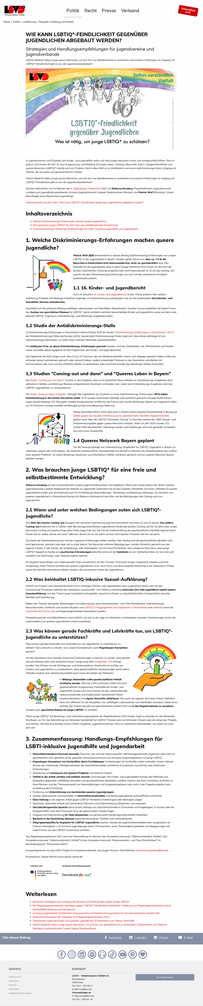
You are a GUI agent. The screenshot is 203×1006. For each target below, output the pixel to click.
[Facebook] (61, 954)
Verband (130, 10)
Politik (72, 10)
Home (6, 21)
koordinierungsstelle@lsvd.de (152, 850)
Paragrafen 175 (103, 661)
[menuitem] (73, 10)
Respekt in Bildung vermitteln (56, 21)
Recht (91, 10)
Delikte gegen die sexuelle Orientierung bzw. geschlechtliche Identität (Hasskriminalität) (121, 415)
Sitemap (13, 985)
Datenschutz (15, 977)
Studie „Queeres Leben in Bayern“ (48, 394)
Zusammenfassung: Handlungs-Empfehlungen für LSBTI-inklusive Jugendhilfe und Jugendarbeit (85, 228)
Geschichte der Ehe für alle (40, 611)
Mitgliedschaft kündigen (20, 993)
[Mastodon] (132, 954)
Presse (109, 10)
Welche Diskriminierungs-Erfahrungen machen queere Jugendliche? (70, 221)
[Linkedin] (81, 954)
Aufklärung (29, 21)
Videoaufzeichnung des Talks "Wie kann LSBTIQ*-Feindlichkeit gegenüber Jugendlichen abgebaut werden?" (85, 202)
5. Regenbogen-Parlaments (86, 188)
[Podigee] (102, 954)
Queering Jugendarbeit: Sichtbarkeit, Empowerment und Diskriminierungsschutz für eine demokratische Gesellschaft (96, 913)
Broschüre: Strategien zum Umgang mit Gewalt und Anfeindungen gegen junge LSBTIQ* (81, 901)
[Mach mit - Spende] (142, 954)
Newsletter (14, 989)
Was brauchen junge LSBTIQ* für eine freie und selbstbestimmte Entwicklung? (75, 225)
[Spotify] (92, 954)
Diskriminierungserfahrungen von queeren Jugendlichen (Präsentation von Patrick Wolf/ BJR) (83, 920)
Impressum (14, 981)
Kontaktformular (165, 977)
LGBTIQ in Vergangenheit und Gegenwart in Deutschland (115, 607)
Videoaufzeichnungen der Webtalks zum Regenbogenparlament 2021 (71, 916)
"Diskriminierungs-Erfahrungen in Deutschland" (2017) (144, 332)
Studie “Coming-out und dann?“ (47, 380)
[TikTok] (112, 954)
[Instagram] (71, 954)
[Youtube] (122, 954)
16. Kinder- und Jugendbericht (110, 294)
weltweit (157, 607)
